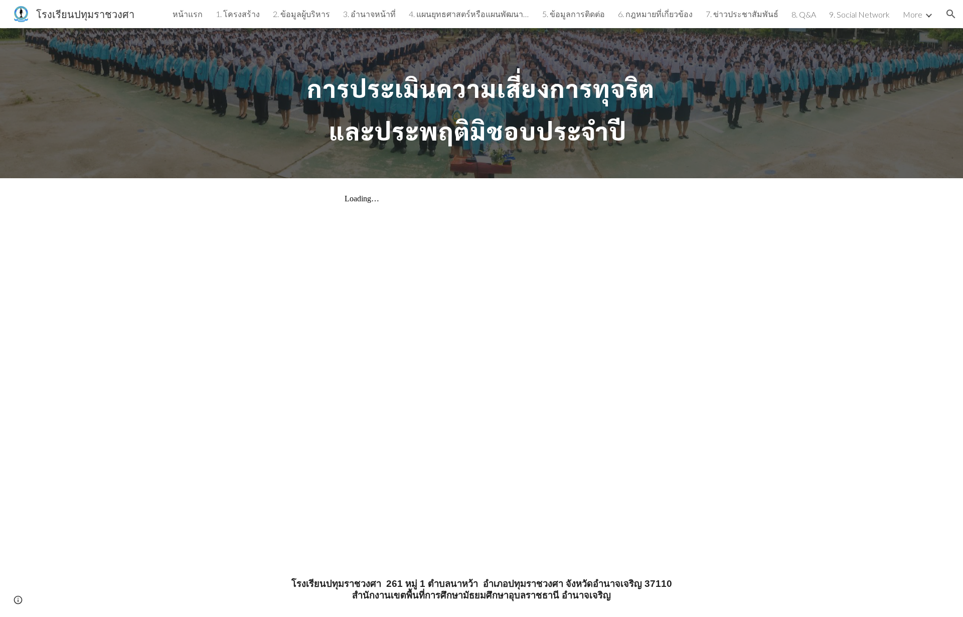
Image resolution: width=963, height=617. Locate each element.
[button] (951, 14)
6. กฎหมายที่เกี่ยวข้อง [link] (655, 14)
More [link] (912, 14)
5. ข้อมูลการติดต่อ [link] (573, 14)
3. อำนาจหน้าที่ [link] (369, 14)
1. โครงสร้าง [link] (238, 14)
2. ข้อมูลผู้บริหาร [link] (301, 14)
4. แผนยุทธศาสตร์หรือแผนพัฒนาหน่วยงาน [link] (469, 14)
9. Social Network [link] (859, 14)
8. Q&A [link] (803, 14)
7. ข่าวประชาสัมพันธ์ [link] (742, 14)
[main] (481, 103)
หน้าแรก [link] (188, 14)
